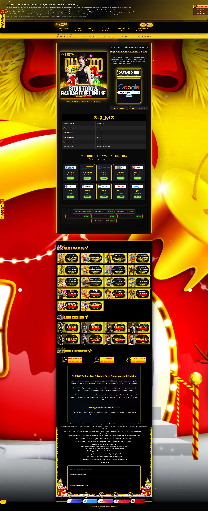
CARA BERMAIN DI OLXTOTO (123, 29)
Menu (3, 502)
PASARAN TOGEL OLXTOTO (62, 29)
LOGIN (143, 24)
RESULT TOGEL (119, 108)
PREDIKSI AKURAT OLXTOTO (142, 29)
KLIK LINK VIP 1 (201, 9)
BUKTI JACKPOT (123, 501)
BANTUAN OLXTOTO (91, 29)
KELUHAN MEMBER (138, 108)
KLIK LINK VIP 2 (201, 13)
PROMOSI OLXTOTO (78, 29)
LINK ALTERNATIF (75, 360)
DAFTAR (149, 24)
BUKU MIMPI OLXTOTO (106, 29)
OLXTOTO (75, 501)
